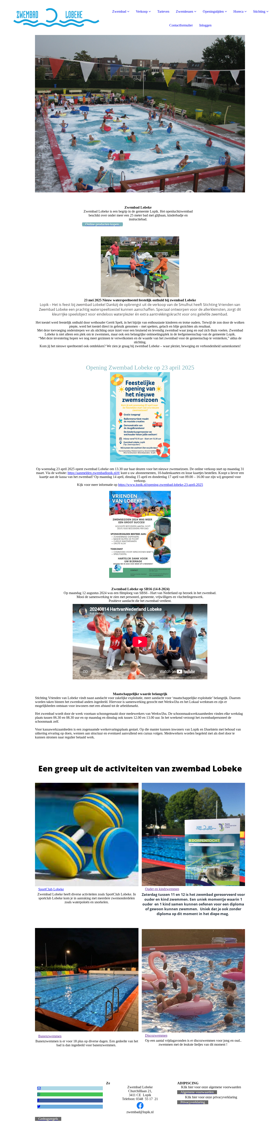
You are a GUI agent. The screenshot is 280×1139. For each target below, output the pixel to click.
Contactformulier (181, 25)
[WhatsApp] (38, 1094)
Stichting (259, 11)
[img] (50, 17)
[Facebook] (38, 1100)
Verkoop (142, 11)
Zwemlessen (184, 11)
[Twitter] (38, 1106)
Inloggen (205, 25)
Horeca (238, 11)
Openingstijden (213, 11)
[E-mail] (39, 1088)
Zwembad (119, 11)
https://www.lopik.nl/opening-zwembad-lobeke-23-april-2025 (160, 485)
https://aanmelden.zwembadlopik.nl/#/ (94, 473)
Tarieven (163, 11)
